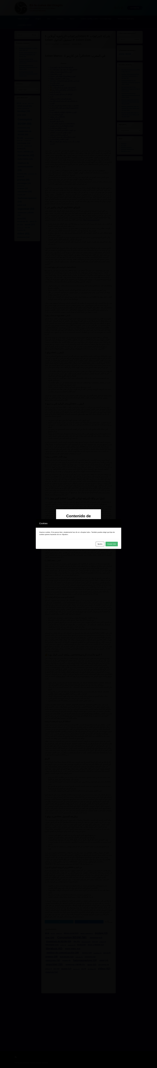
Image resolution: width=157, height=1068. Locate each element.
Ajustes (100, 544)
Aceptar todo (111, 544)
